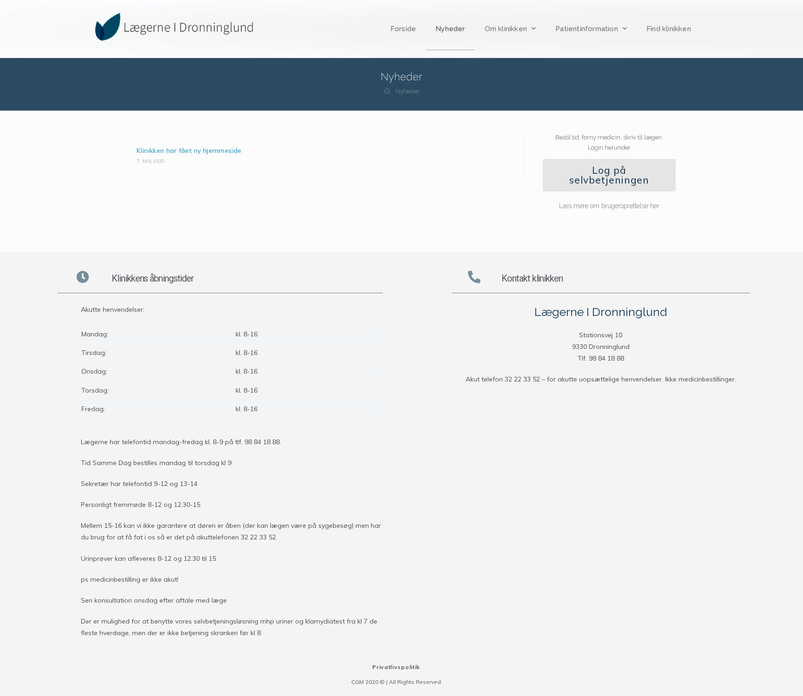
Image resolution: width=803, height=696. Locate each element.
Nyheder (450, 29)
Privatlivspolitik (396, 666)
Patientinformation (586, 29)
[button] (609, 175)
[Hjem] (387, 91)
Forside (403, 29)
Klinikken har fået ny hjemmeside (189, 150)
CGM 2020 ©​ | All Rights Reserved (396, 681)
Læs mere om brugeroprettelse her (609, 206)
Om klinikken (506, 29)
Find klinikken (668, 29)
